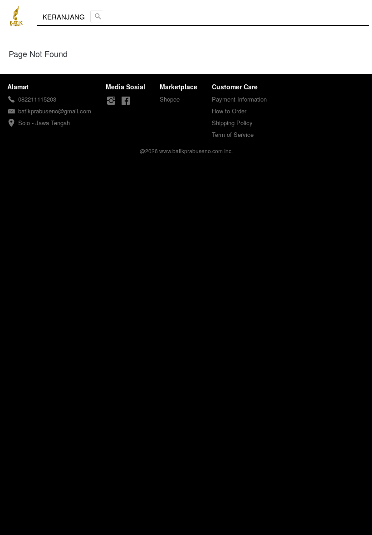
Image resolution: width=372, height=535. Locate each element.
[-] (111, 101)
